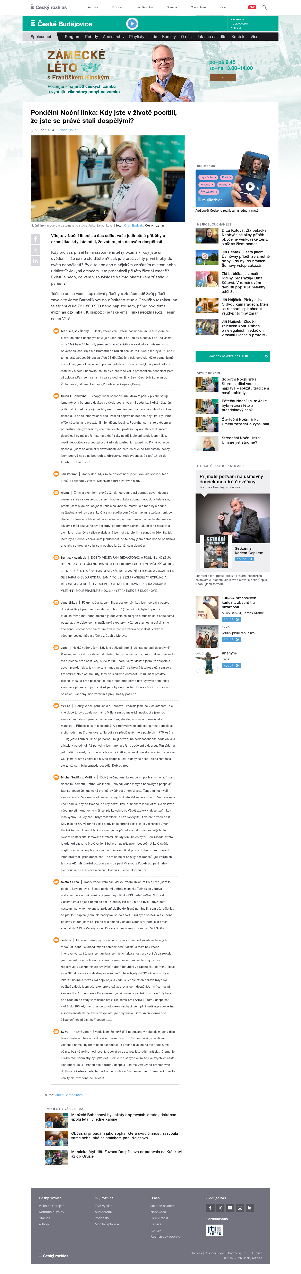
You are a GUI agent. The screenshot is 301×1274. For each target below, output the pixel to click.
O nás (186, 36)
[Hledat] (264, 7)
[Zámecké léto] (150, 71)
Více (256, 36)
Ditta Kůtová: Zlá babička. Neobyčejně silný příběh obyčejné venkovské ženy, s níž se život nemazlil (245, 237)
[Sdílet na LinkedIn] (35, 261)
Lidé (153, 36)
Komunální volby (51, 1212)
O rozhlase (198, 7)
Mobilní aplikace (107, 1224)
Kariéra (155, 1224)
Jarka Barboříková (69, 1095)
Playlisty (136, 36)
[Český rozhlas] (49, 7)
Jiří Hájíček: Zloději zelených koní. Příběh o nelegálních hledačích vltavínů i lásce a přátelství (245, 328)
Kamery (236, 27)
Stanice (172, 7)
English (257, 1253)
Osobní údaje (215, 1253)
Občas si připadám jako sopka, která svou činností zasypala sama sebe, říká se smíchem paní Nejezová (124, 1135)
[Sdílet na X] (35, 250)
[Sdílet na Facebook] (35, 239)
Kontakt (238, 36)
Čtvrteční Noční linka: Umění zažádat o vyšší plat (245, 421)
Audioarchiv (239, 23)
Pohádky (205, 184)
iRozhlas (92, 7)
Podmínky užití (238, 1253)
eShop (44, 1224)
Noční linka (67, 130)
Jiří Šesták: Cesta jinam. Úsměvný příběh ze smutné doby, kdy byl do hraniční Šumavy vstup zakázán (246, 259)
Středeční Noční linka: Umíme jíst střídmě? (241, 440)
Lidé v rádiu (159, 1218)
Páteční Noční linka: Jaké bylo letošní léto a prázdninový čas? (244, 405)
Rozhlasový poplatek (166, 1236)
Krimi (225, 177)
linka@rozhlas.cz (147, 312)
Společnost (41, 36)
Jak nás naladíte (211, 36)
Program (117, 7)
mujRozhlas (145, 7)
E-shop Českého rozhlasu (220, 466)
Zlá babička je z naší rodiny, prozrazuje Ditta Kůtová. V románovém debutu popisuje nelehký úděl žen (243, 282)
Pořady (91, 36)
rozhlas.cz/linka (67, 312)
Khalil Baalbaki (133, 225)
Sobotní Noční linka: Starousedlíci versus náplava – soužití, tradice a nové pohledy (245, 386)
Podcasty (102, 1218)
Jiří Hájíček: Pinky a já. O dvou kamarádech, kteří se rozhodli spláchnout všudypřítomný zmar (245, 306)
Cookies (196, 1253)
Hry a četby (206, 177)
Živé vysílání (207, 192)
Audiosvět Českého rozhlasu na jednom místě (227, 210)
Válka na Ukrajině (51, 1206)
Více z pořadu (209, 373)
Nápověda (158, 1212)
